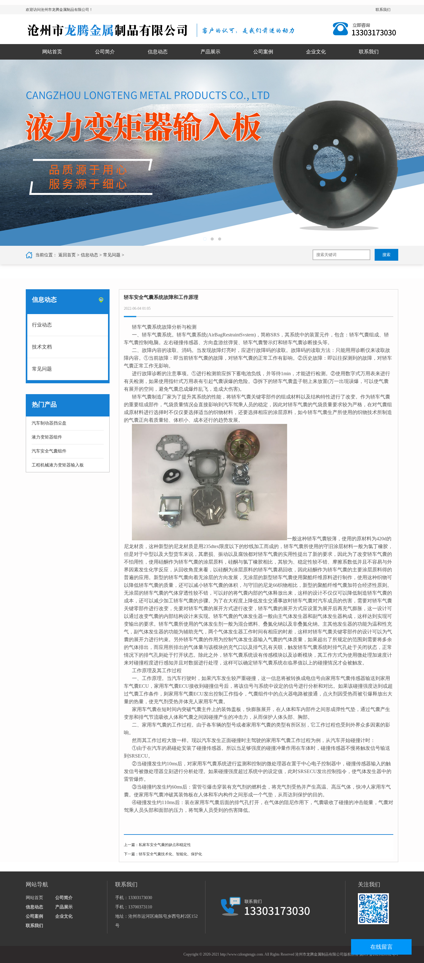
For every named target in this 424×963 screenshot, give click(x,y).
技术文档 (42, 346)
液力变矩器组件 (47, 437)
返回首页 (67, 255)
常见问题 (111, 255)
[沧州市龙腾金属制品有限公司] (160, 30)
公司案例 (263, 51)
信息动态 (158, 51)
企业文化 (316, 51)
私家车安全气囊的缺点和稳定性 (165, 845)
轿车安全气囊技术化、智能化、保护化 (170, 854)
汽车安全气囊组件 (49, 451)
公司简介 (105, 51)
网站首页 (52, 51)
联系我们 (383, 9)
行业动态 (42, 324)
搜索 (386, 254)
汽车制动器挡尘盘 (49, 423)
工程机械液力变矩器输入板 (58, 465)
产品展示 (210, 51)
